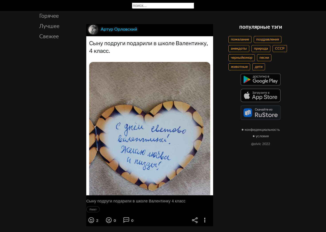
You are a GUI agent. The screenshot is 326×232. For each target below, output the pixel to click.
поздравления (267, 39)
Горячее (49, 16)
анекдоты (239, 48)
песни (264, 57)
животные (239, 67)
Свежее (49, 36)
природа (261, 48)
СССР (280, 48)
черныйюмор (241, 57)
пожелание (240, 39)
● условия (261, 136)
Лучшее (49, 26)
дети (259, 67)
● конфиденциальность (261, 129)
